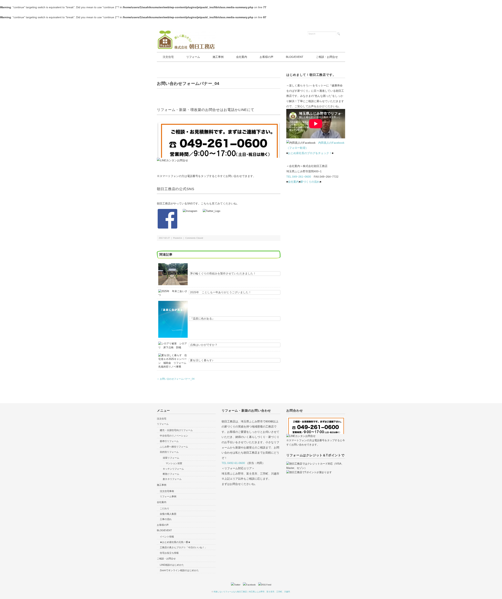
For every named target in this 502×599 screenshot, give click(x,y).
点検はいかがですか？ (203, 344)
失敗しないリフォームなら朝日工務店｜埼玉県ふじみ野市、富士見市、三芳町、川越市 (252, 592)
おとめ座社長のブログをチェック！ (310, 153)
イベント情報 (167, 536)
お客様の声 (266, 56)
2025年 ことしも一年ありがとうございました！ (220, 292)
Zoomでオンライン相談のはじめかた (179, 570)
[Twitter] (236, 585)
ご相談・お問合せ (327, 56)
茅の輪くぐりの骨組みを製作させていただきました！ (223, 273)
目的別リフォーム (169, 452)
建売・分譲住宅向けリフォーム (176, 430)
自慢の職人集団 (168, 514)
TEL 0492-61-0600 (233, 463)
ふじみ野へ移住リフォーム (174, 446)
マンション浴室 (174, 463)
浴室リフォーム (171, 458)
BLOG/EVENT (294, 56)
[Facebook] (250, 585)
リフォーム (193, 56)
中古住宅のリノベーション (174, 435)
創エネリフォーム (172, 479)
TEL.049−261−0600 (298, 176)
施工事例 (218, 56)
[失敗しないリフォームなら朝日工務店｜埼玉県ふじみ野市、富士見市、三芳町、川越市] (186, 32)
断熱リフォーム (171, 474)
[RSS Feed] (264, 585)
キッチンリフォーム (173, 468)
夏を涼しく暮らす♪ (201, 360)
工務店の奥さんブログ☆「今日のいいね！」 (183, 547)
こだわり (164, 508)
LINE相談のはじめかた (172, 565)
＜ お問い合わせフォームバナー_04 (176, 379)
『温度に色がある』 (202, 318)
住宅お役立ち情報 (169, 553)
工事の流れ (166, 519)
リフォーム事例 (168, 496)
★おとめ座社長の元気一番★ (175, 542)
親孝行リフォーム (169, 441)
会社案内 (241, 56)
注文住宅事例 (167, 491)
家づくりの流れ (310, 181)
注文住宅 (168, 56)
